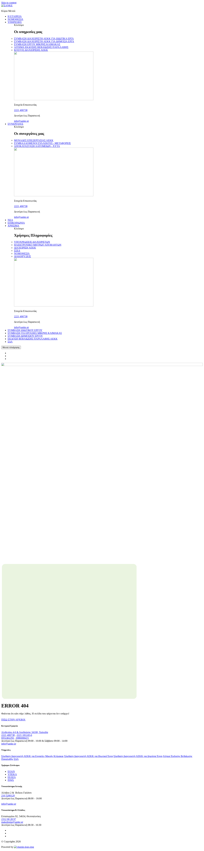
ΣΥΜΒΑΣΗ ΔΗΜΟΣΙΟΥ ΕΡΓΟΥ (25, 336)
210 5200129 (8, 795)
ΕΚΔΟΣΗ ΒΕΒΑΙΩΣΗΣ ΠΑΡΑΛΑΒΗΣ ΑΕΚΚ (33, 338)
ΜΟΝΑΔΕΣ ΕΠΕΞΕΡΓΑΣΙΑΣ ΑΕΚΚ (33, 140)
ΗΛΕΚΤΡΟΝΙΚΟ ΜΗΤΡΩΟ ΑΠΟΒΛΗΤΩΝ (37, 244)
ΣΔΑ (10, 341)
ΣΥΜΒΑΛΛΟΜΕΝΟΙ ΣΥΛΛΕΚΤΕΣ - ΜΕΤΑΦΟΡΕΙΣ (42, 143)
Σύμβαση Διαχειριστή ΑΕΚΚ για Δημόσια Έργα (137, 756)
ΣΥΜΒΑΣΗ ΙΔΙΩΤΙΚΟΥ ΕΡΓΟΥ (25, 330)
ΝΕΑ (10, 220)
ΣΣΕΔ (17, 250)
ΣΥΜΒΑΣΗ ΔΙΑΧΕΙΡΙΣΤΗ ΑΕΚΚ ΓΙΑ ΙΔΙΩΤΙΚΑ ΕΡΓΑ (44, 38)
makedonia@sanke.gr (12, 822)
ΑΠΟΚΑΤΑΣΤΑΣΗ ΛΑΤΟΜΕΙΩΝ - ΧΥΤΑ (37, 146)
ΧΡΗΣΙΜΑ (13, 225)
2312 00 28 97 (8, 819)
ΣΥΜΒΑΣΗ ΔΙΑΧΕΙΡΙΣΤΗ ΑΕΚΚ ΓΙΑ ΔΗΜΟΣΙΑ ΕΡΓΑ (44, 41)
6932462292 (7, 738)
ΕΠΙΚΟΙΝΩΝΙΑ (16, 222)
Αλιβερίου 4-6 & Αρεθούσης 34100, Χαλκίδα (24, 732)
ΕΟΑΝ (11, 771)
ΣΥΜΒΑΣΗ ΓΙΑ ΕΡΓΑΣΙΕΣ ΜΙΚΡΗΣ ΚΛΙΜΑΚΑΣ (35, 333)
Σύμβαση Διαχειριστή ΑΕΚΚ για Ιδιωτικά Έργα (88, 756)
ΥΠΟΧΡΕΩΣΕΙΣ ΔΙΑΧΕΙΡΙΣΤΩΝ (32, 242)
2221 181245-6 (24, 735)
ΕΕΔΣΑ (12, 777)
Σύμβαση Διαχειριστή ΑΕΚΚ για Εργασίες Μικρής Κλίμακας (32, 756)
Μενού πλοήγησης (11, 347)
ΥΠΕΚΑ (12, 774)
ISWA (11, 780)
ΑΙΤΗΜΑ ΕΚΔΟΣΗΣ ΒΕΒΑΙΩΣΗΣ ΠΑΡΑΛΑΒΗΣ (41, 47)
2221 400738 (20, 110)
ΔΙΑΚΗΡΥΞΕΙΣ (22, 256)
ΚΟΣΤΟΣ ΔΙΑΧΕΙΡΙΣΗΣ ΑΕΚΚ (31, 50)
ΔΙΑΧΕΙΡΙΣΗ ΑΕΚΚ (25, 247)
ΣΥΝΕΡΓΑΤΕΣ (15, 124)
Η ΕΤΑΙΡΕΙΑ (15, 16)
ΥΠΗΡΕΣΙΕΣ (15, 22)
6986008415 (22, 738)
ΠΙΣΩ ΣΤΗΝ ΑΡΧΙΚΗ (13, 719)
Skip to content (8, 2)
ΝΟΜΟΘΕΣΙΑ (15, 19)
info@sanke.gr (21, 121)
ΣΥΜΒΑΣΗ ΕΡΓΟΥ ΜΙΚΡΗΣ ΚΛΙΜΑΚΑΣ (37, 44)
